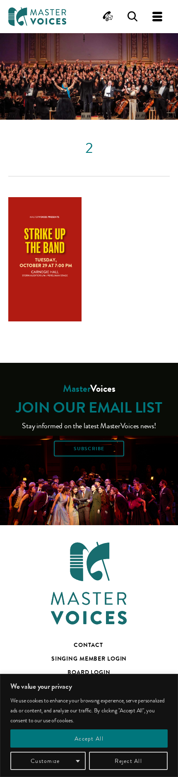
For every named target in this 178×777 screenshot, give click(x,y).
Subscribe (89, 448)
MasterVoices (37, 16)
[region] (89, 725)
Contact (88, 645)
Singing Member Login (89, 658)
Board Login (89, 672)
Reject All (128, 761)
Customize (45, 761)
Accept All (89, 738)
